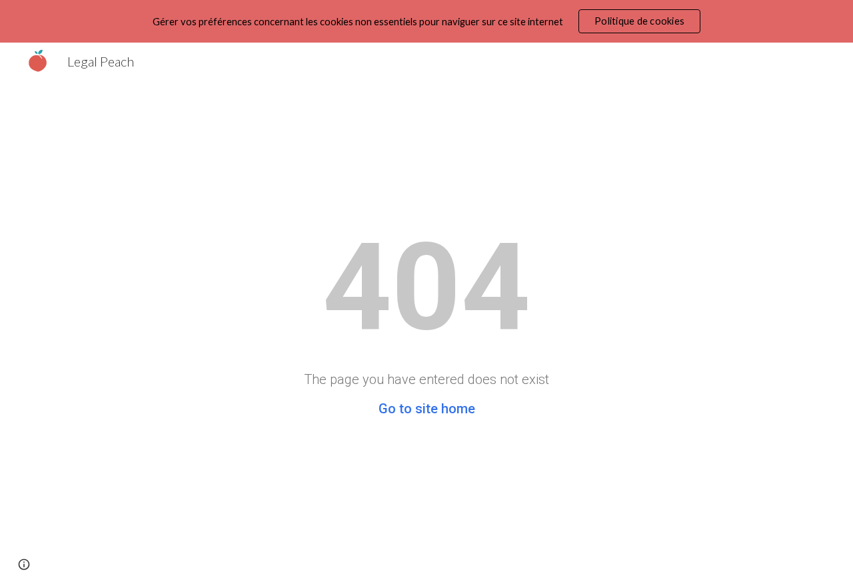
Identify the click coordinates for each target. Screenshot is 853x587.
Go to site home (427, 409)
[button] (24, 564)
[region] (426, 21)
